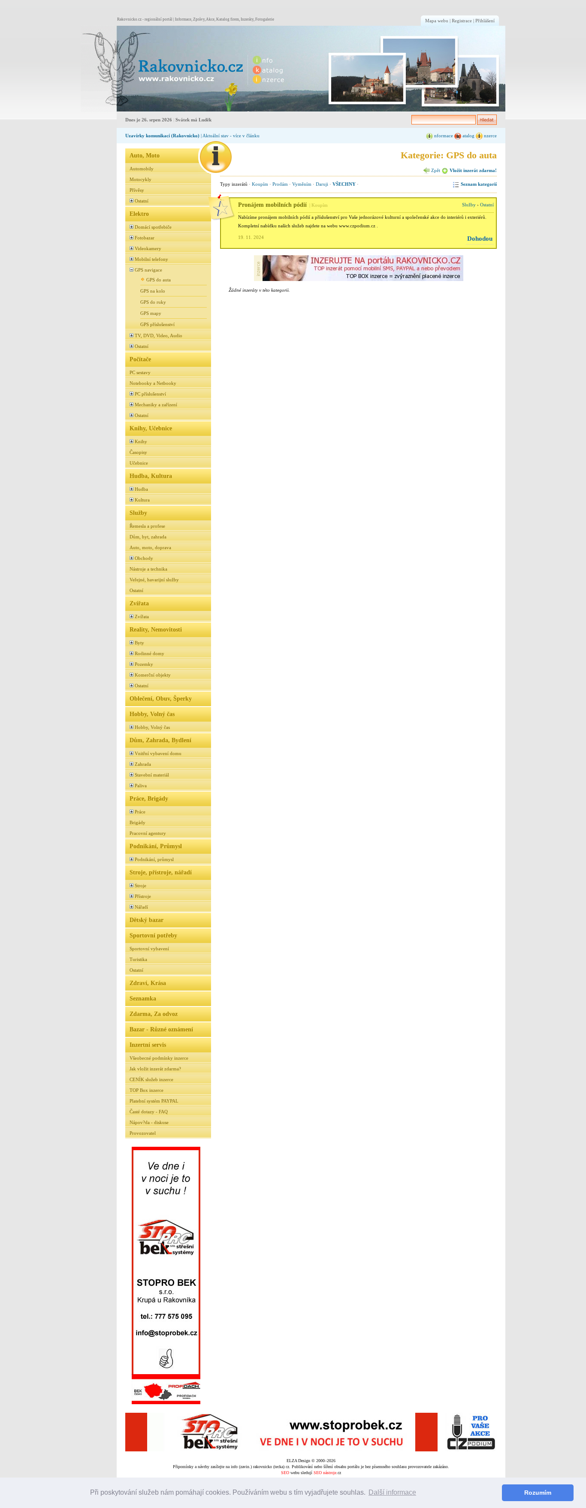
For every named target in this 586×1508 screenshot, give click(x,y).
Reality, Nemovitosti (156, 629)
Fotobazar (144, 237)
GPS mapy (150, 313)
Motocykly (140, 179)
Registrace (462, 20)
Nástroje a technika (148, 568)
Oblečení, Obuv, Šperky (161, 698)
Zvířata (139, 603)
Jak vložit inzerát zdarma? (155, 1068)
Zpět (435, 170)
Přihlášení (485, 20)
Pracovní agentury (148, 833)
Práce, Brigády (149, 798)
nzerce (490, 135)
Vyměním (301, 184)
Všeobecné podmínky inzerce (159, 1058)
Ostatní (141, 200)
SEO (285, 1472)
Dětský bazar (146, 919)
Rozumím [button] (537, 1492)
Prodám (280, 184)
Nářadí (141, 907)
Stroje (140, 885)
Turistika (138, 959)
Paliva (141, 785)
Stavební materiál (152, 774)
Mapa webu (436, 20)
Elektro (139, 213)
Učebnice (139, 462)
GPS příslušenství (157, 324)
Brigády (137, 822)
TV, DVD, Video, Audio (158, 335)
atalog (467, 135)
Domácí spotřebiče (153, 227)
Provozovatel (143, 1133)
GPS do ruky (153, 302)
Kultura (142, 499)
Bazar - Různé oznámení (161, 1029)
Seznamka (143, 998)
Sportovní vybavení (149, 948)
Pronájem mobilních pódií (272, 204)
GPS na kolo (152, 290)
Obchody (144, 558)
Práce (140, 811)
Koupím (260, 184)
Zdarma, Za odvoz (154, 1013)
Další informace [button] (392, 1492)
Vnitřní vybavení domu (158, 753)
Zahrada (143, 764)
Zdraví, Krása (148, 982)
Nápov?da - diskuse (149, 1122)
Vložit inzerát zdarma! (472, 170)
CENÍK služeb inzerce (151, 1079)
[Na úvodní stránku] (163, 69)
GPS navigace (148, 269)
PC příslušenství (150, 393)
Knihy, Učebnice (151, 428)
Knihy (141, 441)
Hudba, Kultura (151, 475)
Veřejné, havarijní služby (154, 579)
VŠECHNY (344, 184)
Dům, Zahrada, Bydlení (160, 740)
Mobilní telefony (151, 259)
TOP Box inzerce (146, 1090)
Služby (138, 512)
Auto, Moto (145, 155)
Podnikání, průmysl (154, 859)
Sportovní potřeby (153, 935)
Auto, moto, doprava (150, 547)
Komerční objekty (153, 674)
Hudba (141, 489)
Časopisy (138, 452)
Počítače (140, 359)
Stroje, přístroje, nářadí (161, 872)
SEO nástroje (325, 1472)
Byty (139, 642)
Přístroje (143, 896)
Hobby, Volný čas (152, 713)
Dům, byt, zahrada (148, 536)
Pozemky (144, 664)
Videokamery (148, 248)
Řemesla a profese (147, 526)
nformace (443, 135)
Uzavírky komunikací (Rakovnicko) (162, 135)
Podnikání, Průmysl (156, 846)
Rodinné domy (149, 653)
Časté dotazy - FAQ (149, 1111)
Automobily (142, 168)
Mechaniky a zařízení (156, 404)
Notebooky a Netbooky (153, 383)
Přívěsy (137, 190)
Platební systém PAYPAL (154, 1100)
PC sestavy (140, 372)
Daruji (322, 184)
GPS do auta (158, 279)
